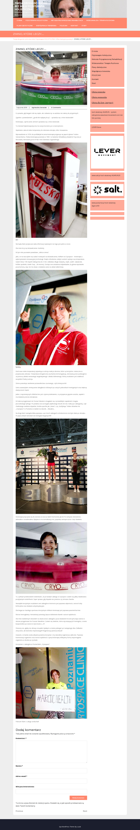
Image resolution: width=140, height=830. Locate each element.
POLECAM (63, 26)
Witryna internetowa (25, 787)
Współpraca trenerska (46, 26)
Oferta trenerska (98, 92)
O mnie (19, 20)
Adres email (21, 776)
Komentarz (21, 738)
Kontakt (74, 26)
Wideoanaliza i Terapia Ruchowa (100, 20)
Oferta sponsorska (99, 97)
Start (84, 26)
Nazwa (19, 766)
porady (69, 39)
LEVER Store (96, 127)
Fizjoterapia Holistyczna (37, 20)
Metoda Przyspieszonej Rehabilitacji (67, 20)
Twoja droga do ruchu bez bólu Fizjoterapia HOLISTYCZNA (31, 6)
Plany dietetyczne (25, 26)
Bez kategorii (62, 39)
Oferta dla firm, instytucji (102, 102)
